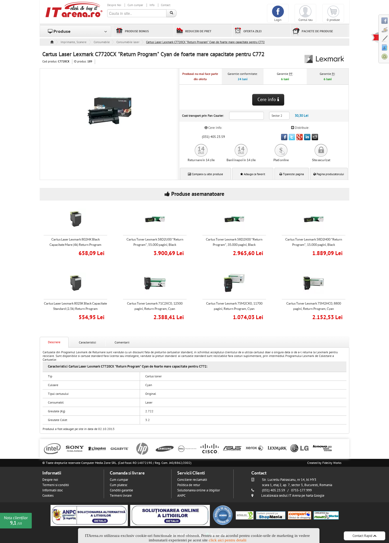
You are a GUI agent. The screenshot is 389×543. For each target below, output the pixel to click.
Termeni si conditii (55, 485)
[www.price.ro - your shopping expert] (245, 515)
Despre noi (50, 480)
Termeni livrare (121, 496)
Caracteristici (87, 342)
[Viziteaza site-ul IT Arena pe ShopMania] (271, 515)
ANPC (181, 496)
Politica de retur (188, 485)
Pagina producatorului (330, 174)
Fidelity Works (331, 463)
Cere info (267, 99)
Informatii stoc (52, 490)
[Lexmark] (277, 448)
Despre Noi (114, 5)
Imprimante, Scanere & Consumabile (74, 42)
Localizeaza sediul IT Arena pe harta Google (292, 496)
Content (375, 37)
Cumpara (79, 252)
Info (152, 5)
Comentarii (122, 342)
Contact (165, 5)
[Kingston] (97, 448)
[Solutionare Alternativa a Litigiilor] (89, 515)
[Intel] (52, 448)
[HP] (142, 448)
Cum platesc (119, 485)
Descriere (54, 342)
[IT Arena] (74, 9)
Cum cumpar (135, 5)
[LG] (300, 448)
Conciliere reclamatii (192, 480)
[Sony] (75, 448)
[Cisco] (210, 448)
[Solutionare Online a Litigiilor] (170, 515)
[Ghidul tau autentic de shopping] (299, 515)
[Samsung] (165, 448)
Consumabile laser (127, 42)
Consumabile (102, 42)
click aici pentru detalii (227, 540)
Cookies (47, 496)
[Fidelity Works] (326, 515)
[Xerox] (255, 448)
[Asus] (232, 448)
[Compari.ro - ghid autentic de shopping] (222, 515)
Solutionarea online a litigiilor (198, 490)
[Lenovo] (322, 448)
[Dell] (187, 448)
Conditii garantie (121, 490)
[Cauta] (171, 13)
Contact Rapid (362, 536)
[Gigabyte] (120, 448)
